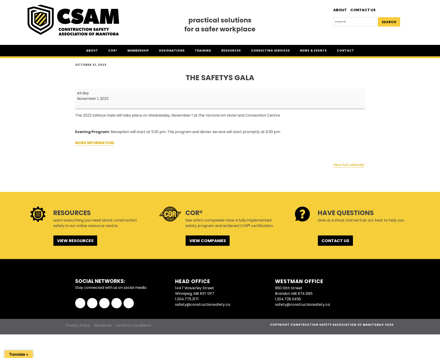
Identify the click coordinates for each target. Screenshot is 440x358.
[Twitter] (92, 303)
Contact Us (363, 10)
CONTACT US (335, 240)
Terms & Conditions (133, 325)
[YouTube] (129, 303)
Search (389, 22)
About (340, 10)
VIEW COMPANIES (207, 240)
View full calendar (349, 164)
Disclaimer (103, 325)
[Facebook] (80, 303)
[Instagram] (116, 303)
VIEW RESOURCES (75, 240)
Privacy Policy (78, 325)
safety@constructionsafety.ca (202, 304)
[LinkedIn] (104, 303)
